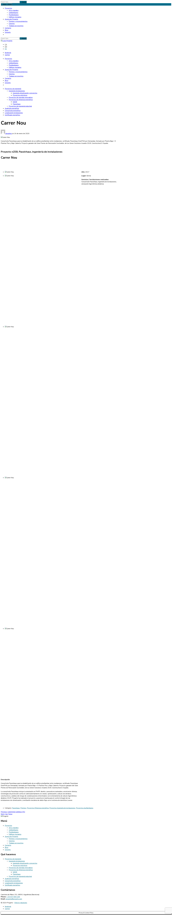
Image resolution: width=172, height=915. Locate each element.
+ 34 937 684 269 (13, 897)
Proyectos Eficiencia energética (38, 808)
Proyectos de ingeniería (13, 89)
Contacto (8, 28)
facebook (8, 53)
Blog (6, 30)
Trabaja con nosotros (16, 26)
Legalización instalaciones (14, 113)
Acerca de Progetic (11, 19)
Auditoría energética (12, 108)
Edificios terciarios (15, 17)
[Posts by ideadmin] (3, 133)
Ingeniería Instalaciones (17, 91)
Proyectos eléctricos (20, 95)
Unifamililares (13, 13)
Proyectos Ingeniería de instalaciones (62, 808)
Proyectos (8, 8)
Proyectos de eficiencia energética (21, 100)
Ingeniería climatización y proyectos (25, 93)
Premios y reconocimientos (18, 21)
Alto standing (13, 10)
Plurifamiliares (14, 15)
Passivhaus (17, 104)
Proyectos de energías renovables (21, 97)
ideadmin (9, 133)
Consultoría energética (12, 111)
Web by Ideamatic (20, 903)
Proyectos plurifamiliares (84, 808)
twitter (7, 55)
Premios (23, 808)
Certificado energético (12, 115)
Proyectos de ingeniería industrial (20, 106)
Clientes (12, 24)
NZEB (15, 102)
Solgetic (8, 32)
